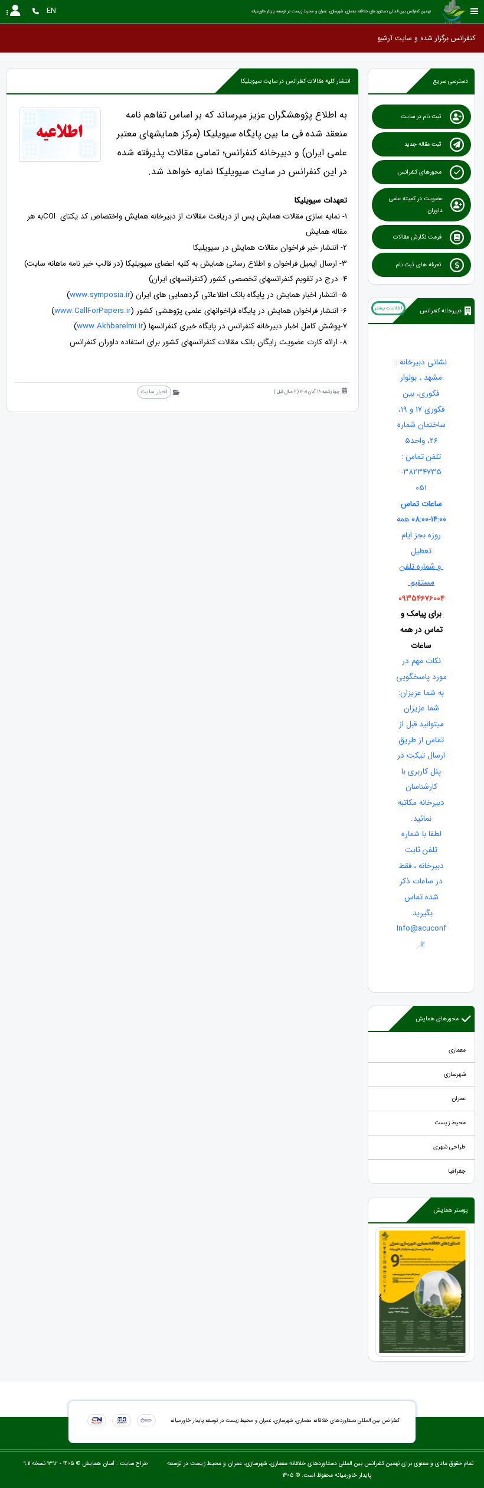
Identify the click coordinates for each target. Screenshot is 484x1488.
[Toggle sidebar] (474, 11)
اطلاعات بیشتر (388, 308)
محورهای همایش (437, 1018)
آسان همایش (98, 1463)
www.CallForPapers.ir (92, 311)
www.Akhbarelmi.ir (110, 326)
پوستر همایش (450, 1210)
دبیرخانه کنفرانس (441, 310)
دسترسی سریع (450, 81)
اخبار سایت (153, 391)
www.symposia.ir (100, 295)
